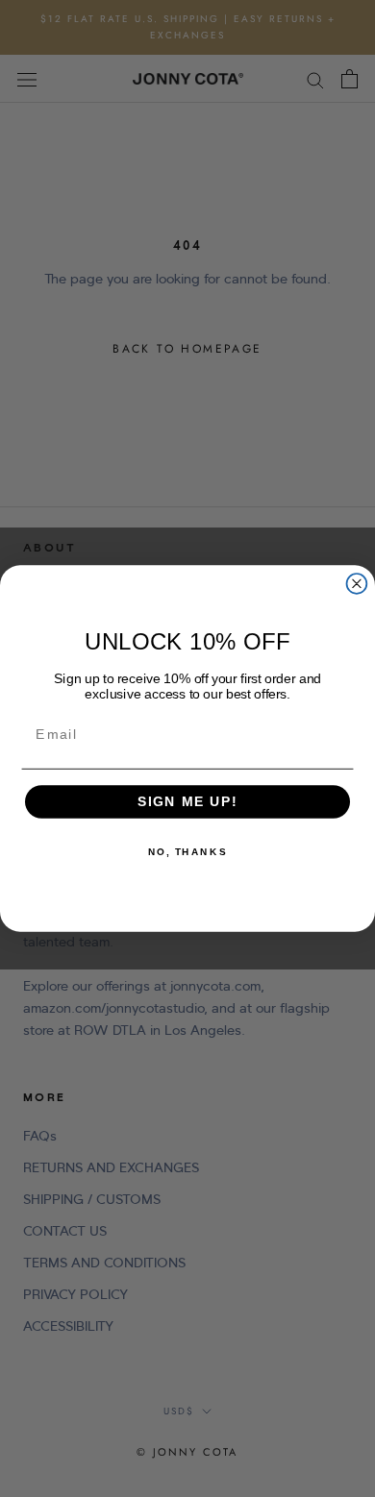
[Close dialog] (357, 584)
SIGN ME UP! (188, 802)
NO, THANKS (187, 852)
